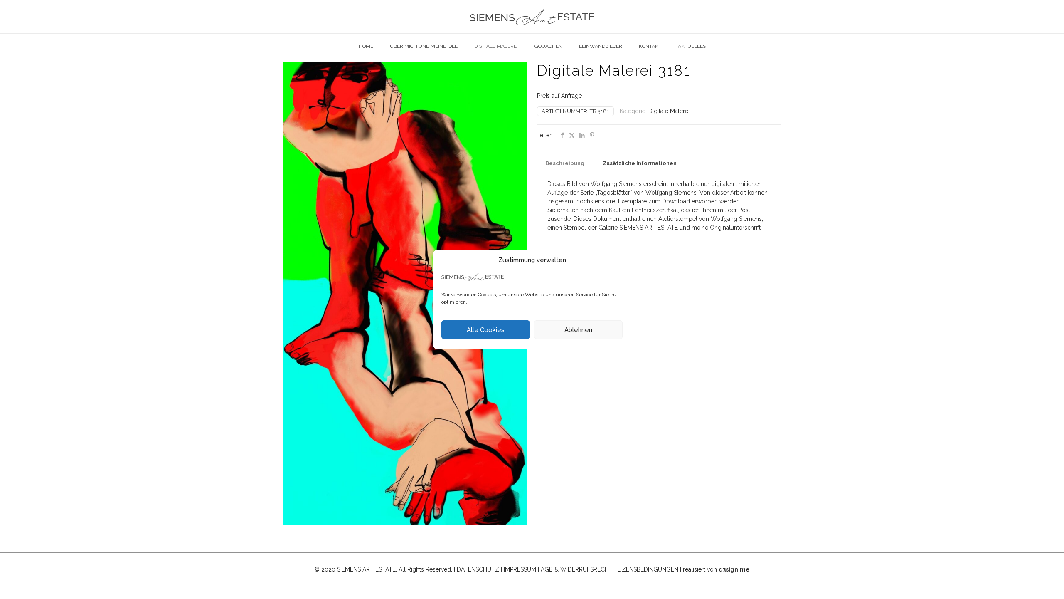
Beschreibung (564, 163)
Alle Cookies (486, 330)
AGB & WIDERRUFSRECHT (577, 569)
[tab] (565, 163)
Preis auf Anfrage (559, 95)
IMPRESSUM (520, 569)
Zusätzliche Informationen (640, 163)
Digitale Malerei (669, 111)
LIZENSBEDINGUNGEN (647, 569)
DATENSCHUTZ (478, 569)
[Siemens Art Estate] (532, 16)
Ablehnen (578, 330)
